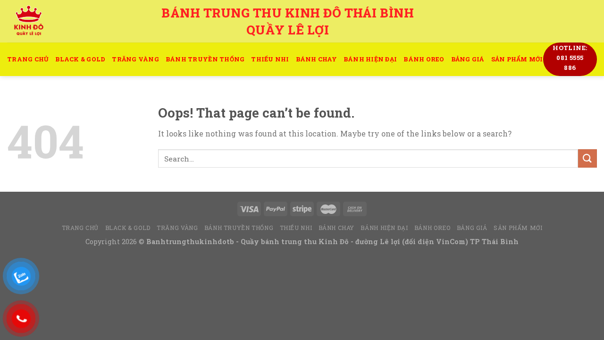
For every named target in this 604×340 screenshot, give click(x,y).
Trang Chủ (28, 59)
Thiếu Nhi (270, 59)
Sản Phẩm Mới (517, 59)
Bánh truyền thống (205, 59)
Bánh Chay (316, 59)
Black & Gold (80, 59)
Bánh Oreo (423, 59)
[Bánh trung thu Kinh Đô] (73, 21)
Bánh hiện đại (370, 59)
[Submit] (587, 158)
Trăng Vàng (135, 59)
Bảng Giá (468, 59)
